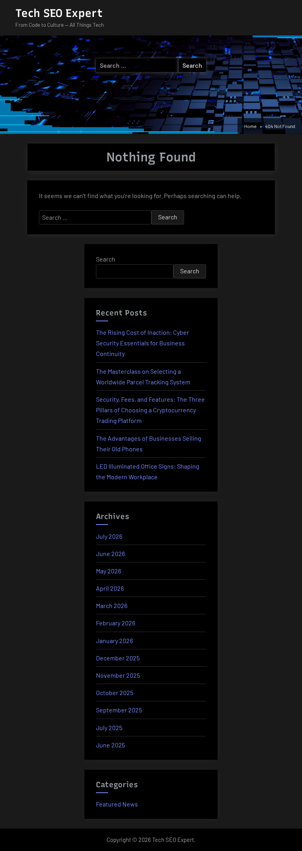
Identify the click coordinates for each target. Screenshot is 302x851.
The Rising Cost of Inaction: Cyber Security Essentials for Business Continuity (142, 342)
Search (105, 259)
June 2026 (110, 553)
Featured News (117, 804)
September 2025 (119, 710)
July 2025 (109, 727)
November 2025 (118, 675)
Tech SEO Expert (59, 13)
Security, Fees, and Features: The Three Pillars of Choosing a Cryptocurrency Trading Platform (150, 409)
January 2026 (114, 640)
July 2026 (109, 536)
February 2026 (115, 623)
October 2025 (114, 692)
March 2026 (111, 605)
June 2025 (110, 745)
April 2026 (110, 588)
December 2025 (118, 658)
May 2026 (108, 571)
